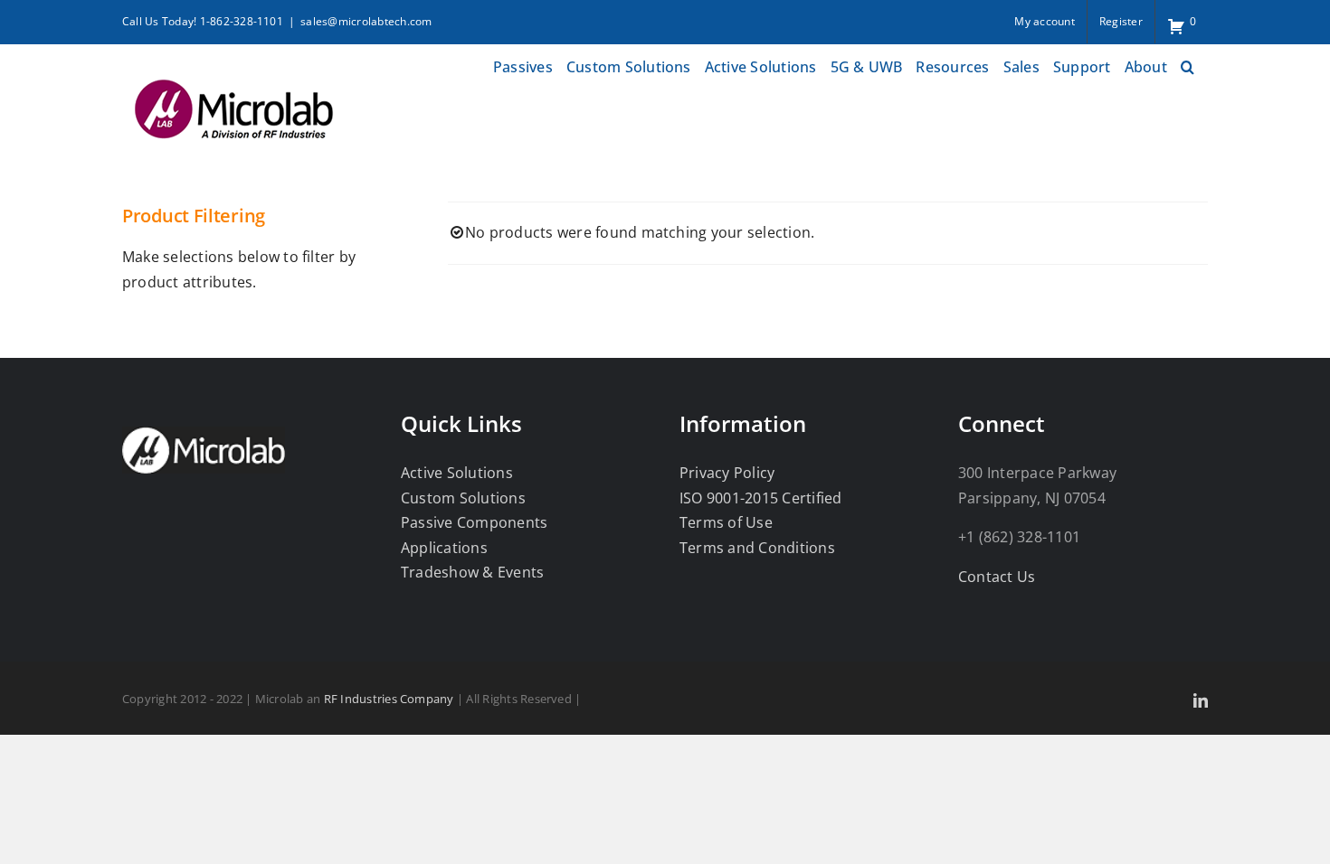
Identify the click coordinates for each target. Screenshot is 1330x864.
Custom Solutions (463, 498)
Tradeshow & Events (472, 572)
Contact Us (996, 577)
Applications (444, 548)
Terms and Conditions (757, 548)
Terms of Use (726, 522)
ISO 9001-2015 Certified (760, 498)
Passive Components (474, 522)
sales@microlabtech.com (366, 21)
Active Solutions (457, 473)
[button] (1187, 64)
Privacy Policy (726, 473)
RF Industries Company (389, 698)
